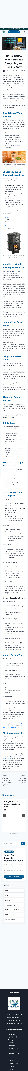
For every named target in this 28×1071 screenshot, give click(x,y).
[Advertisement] (14, 14)
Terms (12, 1066)
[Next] (23, 815)
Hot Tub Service (13, 1037)
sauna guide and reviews (10, 727)
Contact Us (13, 1061)
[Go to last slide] (4, 815)
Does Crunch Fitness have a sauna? (21, 779)
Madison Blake (11, 70)
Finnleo (7, 226)
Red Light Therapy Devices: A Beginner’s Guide (12, 804)
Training (10, 1040)
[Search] (23, 843)
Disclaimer (11, 1045)
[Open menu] (24, 32)
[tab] (10, 833)
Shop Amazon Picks (14, 876)
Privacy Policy (14, 1063)
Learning (11, 1042)
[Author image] (4, 71)
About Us (13, 1058)
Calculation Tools (13, 1048)
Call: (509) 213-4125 (14, 1020)
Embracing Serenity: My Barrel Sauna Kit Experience (7, 780)
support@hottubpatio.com (14, 1023)
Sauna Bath (14, 52)
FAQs (11, 1069)
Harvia (7, 217)
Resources (11, 1034)
